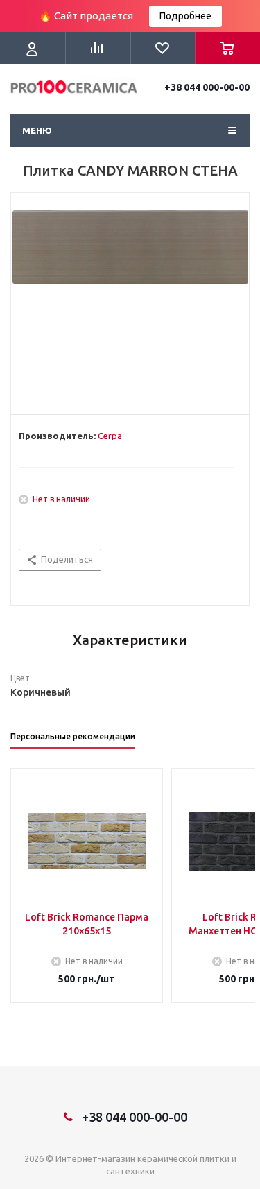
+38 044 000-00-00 (207, 87)
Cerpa (110, 435)
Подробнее (185, 16)
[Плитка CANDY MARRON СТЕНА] (130, 300)
